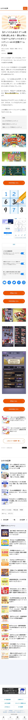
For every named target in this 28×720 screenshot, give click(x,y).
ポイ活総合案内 (7, 699)
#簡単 (16, 48)
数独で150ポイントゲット (9, 124)
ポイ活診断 (20, 706)
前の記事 (5, 519)
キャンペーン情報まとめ (20, 703)
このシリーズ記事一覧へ (13, 441)
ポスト (10, 53)
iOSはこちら (13, 293)
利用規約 (11, 710)
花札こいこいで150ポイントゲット (12, 127)
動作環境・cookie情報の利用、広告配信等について (14, 712)
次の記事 (22, 519)
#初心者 (11, 48)
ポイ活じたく (7, 706)
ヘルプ (5, 710)
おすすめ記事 (4, 8)
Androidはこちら (14, 182)
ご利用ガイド (20, 699)
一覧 (14, 519)
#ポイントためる (5, 48)
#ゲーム (20, 48)
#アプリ (3, 50)
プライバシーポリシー (19, 710)
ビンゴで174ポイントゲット (10, 121)
